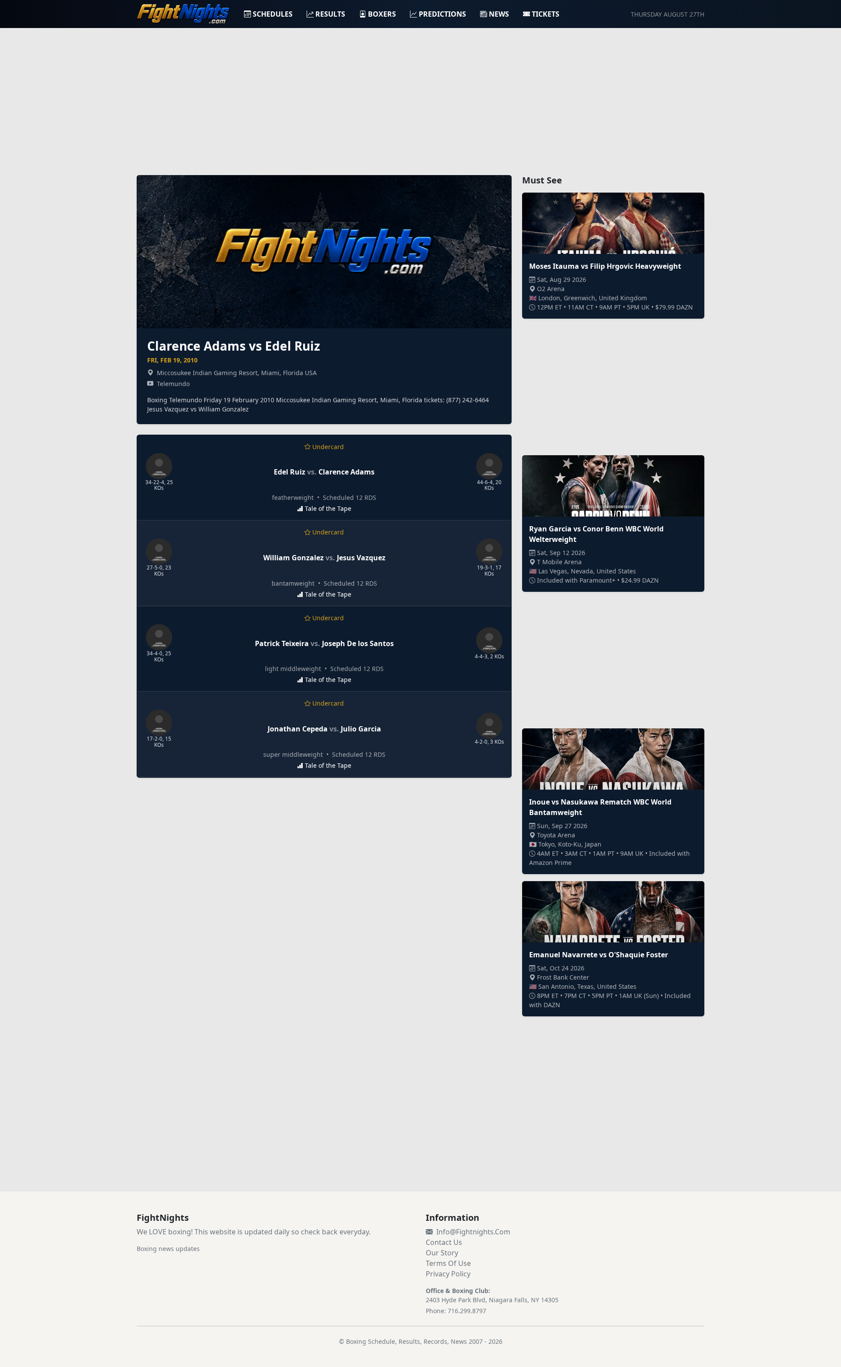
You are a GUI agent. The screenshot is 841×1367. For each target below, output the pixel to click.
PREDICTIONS (442, 14)
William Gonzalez (293, 557)
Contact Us (444, 1242)
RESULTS (330, 14)
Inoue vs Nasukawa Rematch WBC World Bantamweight (600, 807)
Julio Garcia (361, 729)
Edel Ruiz (289, 472)
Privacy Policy (448, 1274)
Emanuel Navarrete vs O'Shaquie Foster (598, 954)
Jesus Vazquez (361, 557)
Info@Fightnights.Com (473, 1232)
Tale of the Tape (328, 508)
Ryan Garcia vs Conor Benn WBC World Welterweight (596, 534)
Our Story (442, 1253)
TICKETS (545, 14)
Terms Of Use (448, 1263)
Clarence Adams (346, 472)
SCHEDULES (273, 14)
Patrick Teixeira (282, 643)
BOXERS (382, 14)
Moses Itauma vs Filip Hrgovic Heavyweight (605, 266)
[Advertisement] (420, 96)
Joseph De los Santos (358, 643)
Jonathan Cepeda (298, 729)
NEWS (499, 14)
